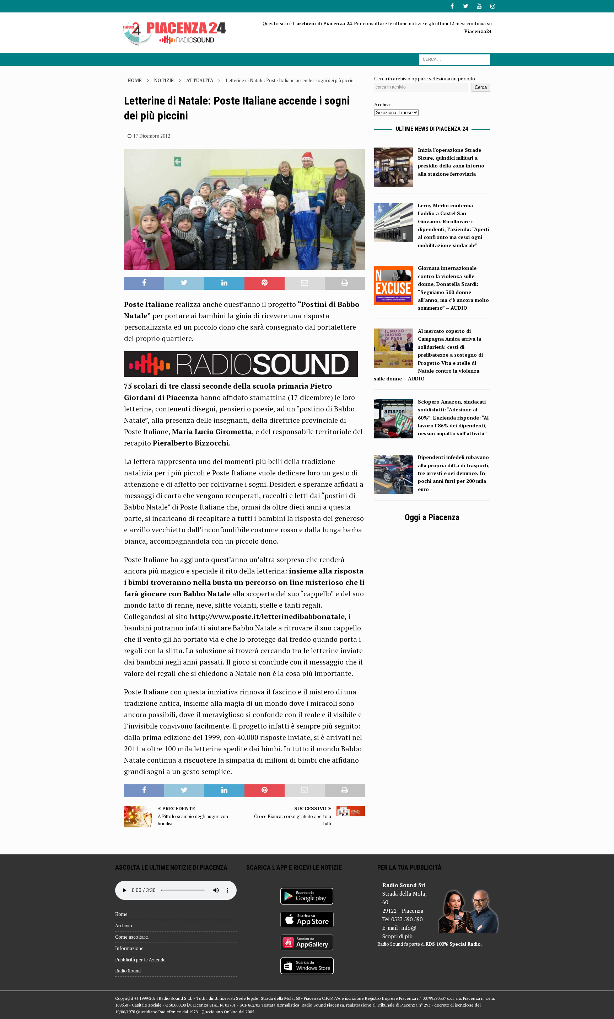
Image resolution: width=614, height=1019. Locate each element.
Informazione (129, 948)
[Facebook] (452, 6)
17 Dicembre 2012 (151, 136)
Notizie (164, 80)
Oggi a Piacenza (432, 517)
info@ (408, 927)
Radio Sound (128, 970)
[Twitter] (465, 6)
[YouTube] (479, 6)
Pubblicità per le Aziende (140, 959)
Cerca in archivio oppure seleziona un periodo (424, 78)
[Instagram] (492, 6)
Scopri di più (397, 936)
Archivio (123, 925)
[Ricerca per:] (454, 58)
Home (121, 914)
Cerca (481, 87)
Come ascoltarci (132, 937)
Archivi (382, 104)
